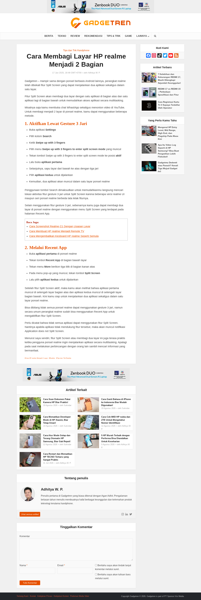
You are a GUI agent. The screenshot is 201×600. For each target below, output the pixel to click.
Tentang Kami (22, 596)
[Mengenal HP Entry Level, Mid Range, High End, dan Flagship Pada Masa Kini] (150, 131)
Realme (52, 358)
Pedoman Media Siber (79, 596)
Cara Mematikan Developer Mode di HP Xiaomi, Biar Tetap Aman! (57, 420)
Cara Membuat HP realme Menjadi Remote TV (56, 231)
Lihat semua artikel (30, 514)
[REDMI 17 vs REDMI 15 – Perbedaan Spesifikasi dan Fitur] (150, 92)
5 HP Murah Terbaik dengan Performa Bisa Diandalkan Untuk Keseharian (115, 438)
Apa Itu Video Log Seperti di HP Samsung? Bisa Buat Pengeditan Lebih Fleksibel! (168, 151)
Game (128, 36)
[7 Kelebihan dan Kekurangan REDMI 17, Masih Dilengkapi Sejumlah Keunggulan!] (150, 78)
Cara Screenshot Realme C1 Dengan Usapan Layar (59, 226)
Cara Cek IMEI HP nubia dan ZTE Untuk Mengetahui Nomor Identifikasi (115, 420)
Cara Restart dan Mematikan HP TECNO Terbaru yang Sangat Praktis (57, 457)
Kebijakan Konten (61, 596)
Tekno (62, 36)
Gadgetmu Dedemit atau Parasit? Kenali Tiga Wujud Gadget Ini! (168, 167)
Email (61, 565)
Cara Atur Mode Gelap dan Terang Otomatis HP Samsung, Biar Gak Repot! (56, 438)
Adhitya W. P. (94, 72)
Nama (23, 565)
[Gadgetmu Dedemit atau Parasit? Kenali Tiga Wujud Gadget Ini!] (150, 166)
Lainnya (141, 36)
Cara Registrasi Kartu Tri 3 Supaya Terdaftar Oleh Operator (169, 105)
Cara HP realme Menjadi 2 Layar (37, 358)
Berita (48, 36)
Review (75, 36)
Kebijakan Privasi (44, 596)
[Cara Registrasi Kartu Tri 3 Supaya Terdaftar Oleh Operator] (150, 105)
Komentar (25, 536)
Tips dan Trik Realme (64, 358)
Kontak (33, 596)
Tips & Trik (114, 36)
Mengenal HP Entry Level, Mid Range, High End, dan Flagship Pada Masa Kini (168, 133)
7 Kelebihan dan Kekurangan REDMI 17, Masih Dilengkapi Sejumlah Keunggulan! (169, 78)
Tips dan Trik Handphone (76, 50)
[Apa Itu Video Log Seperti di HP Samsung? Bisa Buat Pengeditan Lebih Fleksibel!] (150, 148)
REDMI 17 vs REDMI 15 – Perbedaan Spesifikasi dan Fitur (169, 92)
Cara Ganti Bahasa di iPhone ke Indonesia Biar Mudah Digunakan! (116, 402)
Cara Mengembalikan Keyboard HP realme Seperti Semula (64, 236)
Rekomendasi (93, 36)
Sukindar (67, 405)
